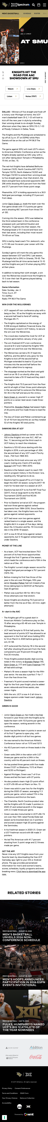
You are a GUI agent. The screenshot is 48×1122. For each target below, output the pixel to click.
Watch (14, 89)
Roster (37, 13)
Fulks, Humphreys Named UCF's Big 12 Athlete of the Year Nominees (24, 1027)
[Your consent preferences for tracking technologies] (4, 1117)
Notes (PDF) (35, 97)
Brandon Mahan (22, 407)
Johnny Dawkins (11, 434)
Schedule (27, 13)
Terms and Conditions (10, 1093)
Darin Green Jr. (15, 204)
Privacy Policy (7, 1088)
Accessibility (6, 1103)
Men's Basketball (10, 931)
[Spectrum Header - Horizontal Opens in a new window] (23, 4)
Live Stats (34, 89)
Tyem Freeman (33, 664)
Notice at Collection (27, 1098)
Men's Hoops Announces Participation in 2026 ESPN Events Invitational (24, 982)
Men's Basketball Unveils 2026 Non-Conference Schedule (21, 937)
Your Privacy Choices (9, 1098)
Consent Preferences (22, 1088)
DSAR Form (24, 1093)
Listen (13, 97)
